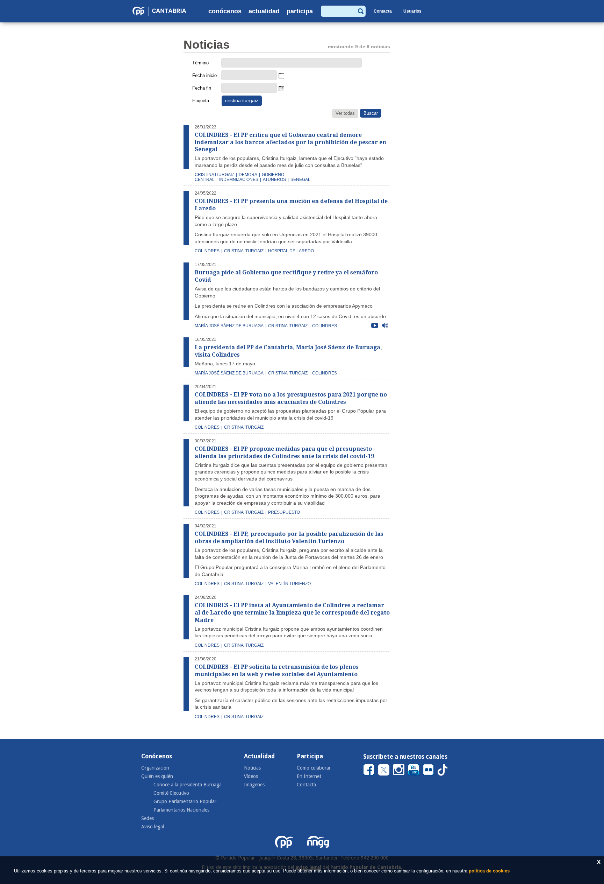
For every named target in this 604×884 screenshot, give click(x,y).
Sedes (147, 818)
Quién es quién (157, 776)
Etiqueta (200, 100)
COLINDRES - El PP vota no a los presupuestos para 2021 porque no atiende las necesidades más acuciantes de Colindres (291, 398)
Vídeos (251, 776)
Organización (155, 768)
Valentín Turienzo (289, 583)
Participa (300, 11)
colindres (324, 325)
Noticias (252, 768)
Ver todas (345, 113)
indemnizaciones (238, 179)
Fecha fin (201, 88)
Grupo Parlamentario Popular (184, 801)
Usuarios (412, 11)
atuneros (274, 179)
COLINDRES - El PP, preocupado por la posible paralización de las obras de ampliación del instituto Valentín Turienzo (289, 538)
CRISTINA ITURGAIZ (244, 250)
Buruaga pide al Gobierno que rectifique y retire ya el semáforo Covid (286, 276)
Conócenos (225, 11)
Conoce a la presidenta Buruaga (187, 784)
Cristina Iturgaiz (244, 512)
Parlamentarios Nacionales (181, 810)
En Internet (309, 776)
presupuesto (284, 512)
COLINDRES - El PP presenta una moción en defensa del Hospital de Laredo (291, 205)
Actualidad (264, 11)
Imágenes (254, 784)
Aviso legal (152, 826)
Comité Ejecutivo (171, 793)
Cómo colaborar (314, 768)
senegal (300, 179)
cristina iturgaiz (214, 174)
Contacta (383, 11)
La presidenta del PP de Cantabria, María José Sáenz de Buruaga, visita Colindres (288, 351)
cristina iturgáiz (244, 427)
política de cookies (489, 871)
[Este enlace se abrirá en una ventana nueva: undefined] (368, 769)
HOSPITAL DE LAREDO (291, 250)
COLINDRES (207, 250)
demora (248, 174)
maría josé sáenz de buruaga (229, 325)
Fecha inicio (204, 75)
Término (200, 62)
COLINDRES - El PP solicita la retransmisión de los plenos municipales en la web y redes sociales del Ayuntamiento (277, 671)
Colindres (207, 512)
